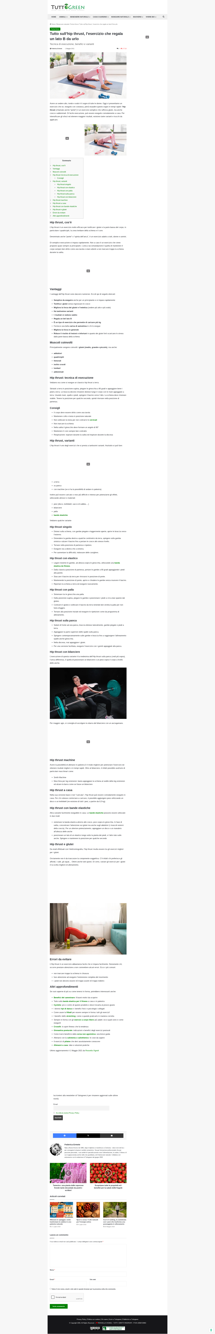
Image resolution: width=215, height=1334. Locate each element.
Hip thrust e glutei (60, 209)
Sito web (93, 1279)
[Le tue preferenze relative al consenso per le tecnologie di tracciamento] (211, 1330)
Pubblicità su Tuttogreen (130, 1319)
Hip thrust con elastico (66, 187)
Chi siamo (104, 1319)
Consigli (60, 178)
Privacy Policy (81, 1319)
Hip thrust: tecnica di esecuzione (65, 175)
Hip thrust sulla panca (65, 194)
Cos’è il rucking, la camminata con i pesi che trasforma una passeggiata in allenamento (114, 1222)
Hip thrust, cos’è (59, 165)
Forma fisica (74, 24)
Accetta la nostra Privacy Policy (67, 1113)
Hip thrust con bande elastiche (65, 206)
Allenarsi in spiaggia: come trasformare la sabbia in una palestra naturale (60, 1222)
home (53, 17)
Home (53, 24)
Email (55, 1104)
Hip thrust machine (60, 200)
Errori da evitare (59, 213)
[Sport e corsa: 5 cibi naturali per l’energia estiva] (88, 1210)
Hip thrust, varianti (60, 181)
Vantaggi (56, 169)
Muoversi (137, 17)
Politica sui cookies (93, 1319)
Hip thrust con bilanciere (66, 197)
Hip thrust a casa (59, 203)
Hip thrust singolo (64, 184)
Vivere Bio (150, 17)
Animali (62, 17)
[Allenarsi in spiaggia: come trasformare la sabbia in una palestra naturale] (61, 1210)
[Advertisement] (66, 138)
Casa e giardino (100, 17)
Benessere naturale (79, 17)
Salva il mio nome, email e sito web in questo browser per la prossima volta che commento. (84, 1289)
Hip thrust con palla (64, 191)
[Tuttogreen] (68, 7)
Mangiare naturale (120, 17)
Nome (52, 1270)
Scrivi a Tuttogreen (115, 1319)
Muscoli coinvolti (59, 172)
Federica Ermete (57, 48)
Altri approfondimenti (61, 216)
